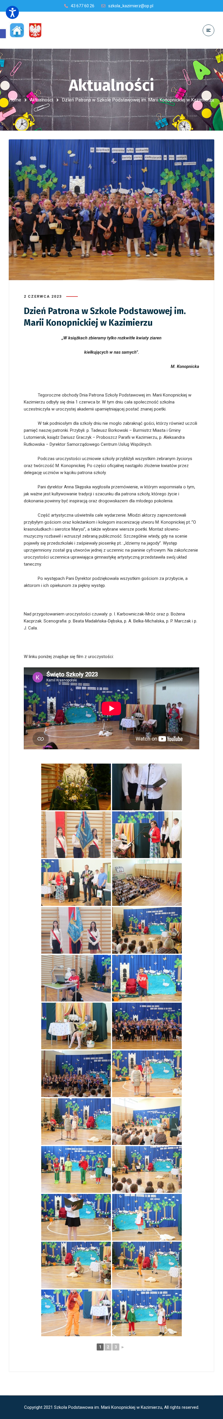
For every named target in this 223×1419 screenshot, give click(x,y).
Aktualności (41, 100)
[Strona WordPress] (28, 30)
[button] (3, 33)
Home (15, 100)
